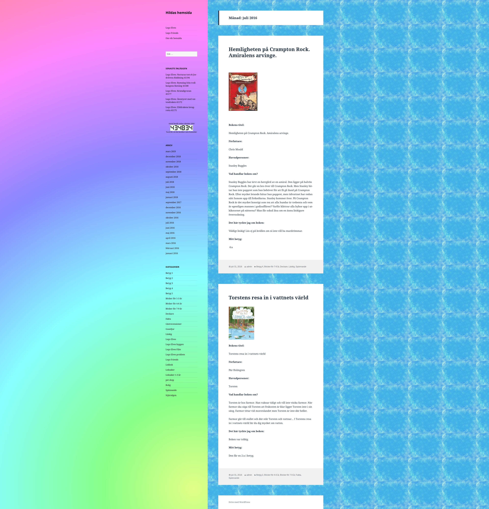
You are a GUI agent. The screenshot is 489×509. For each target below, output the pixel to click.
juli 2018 (170, 182)
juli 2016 (170, 222)
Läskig (169, 334)
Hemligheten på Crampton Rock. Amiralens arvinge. (269, 52)
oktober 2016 (172, 217)
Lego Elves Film (173, 349)
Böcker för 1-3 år (174, 298)
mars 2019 (171, 151)
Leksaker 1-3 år (173, 375)
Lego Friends (172, 33)
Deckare (170, 313)
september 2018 (173, 171)
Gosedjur (170, 329)
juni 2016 (170, 227)
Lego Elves (171, 27)
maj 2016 (170, 233)
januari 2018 (172, 197)
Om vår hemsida (174, 38)
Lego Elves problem (175, 354)
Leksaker (170, 369)
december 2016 (173, 207)
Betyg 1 (169, 273)
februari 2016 (172, 248)
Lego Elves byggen (175, 344)
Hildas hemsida (179, 12)
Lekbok (169, 364)
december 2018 (173, 156)
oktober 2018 (172, 166)
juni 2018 (170, 187)
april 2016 (170, 238)
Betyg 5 (169, 293)
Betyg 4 (169, 288)
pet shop (170, 380)
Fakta (168, 318)
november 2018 (173, 161)
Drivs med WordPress (239, 502)
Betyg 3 (169, 283)
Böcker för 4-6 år (174, 303)
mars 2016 (171, 243)
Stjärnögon (171, 395)
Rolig (168, 385)
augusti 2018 (172, 176)
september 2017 (173, 202)
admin (249, 267)
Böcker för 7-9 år (174, 308)
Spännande (171, 390)
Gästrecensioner (174, 324)
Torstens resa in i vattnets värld (268, 297)
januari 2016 (172, 253)
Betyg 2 (169, 278)
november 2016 (173, 212)
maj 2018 (170, 192)
